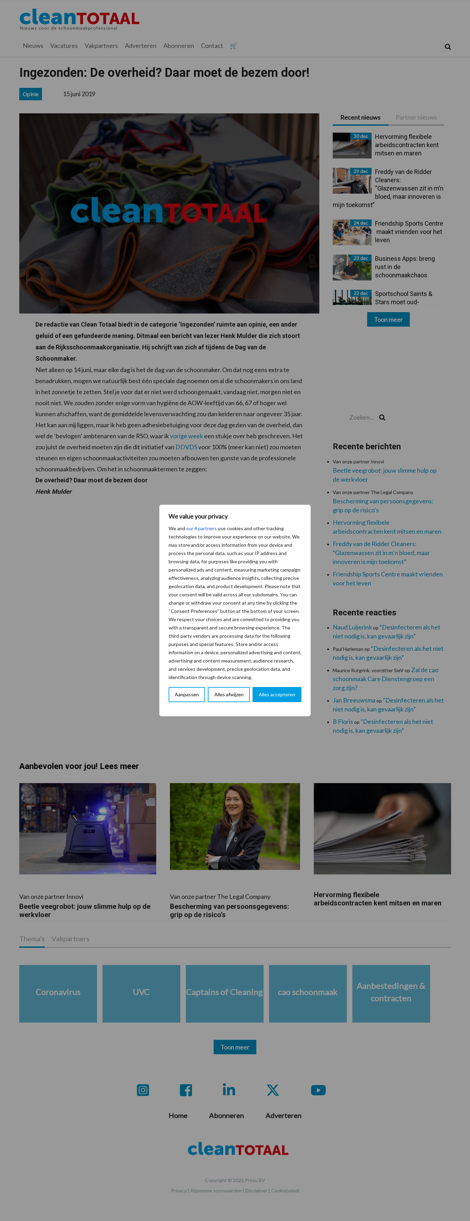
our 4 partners (201, 528)
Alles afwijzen (229, 694)
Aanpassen (187, 694)
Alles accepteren (277, 694)
